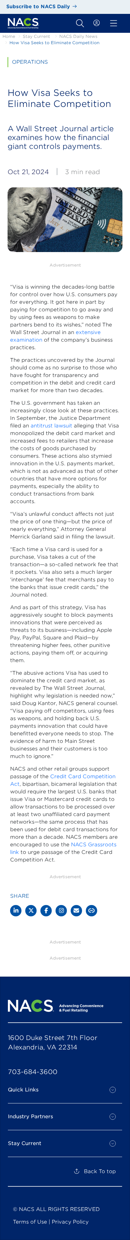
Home (9, 36)
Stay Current (36, 36)
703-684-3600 (32, 1072)
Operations (30, 62)
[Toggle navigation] (80, 23)
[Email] (76, 910)
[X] (31, 910)
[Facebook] (46, 910)
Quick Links (23, 1090)
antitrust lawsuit (51, 426)
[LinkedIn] (15, 910)
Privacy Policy (70, 1222)
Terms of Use (30, 1222)
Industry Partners (30, 1117)
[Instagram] (61, 910)
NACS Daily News (78, 36)
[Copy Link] (91, 910)
